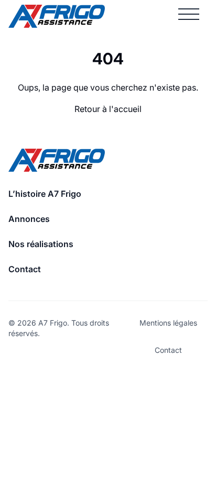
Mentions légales (168, 322)
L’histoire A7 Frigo (44, 193)
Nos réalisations (40, 244)
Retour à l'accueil (108, 109)
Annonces (29, 219)
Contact (24, 269)
